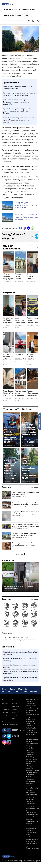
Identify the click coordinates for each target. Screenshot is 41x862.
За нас (4, 700)
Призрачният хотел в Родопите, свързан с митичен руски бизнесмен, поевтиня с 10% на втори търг (20, 393)
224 (17, 284)
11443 (15, 445)
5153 (26, 362)
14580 (33, 481)
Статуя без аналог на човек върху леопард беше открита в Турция (23, 544)
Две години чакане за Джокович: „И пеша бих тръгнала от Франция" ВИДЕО (10, 434)
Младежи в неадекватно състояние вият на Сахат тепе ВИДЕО (20, 653)
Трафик (16, 691)
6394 (17, 401)
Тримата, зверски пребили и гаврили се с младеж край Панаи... (20, 666)
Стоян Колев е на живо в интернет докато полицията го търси (31, 276)
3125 (38, 325)
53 (25, 506)
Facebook (20, 228)
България (16, 9)
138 (25, 529)
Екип (13, 700)
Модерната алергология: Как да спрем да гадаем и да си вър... (18, 587)
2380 (38, 398)
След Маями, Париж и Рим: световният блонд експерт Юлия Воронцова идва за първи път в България (8, 393)
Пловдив (7, 9)
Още (26, 15)
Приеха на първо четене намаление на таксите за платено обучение (20, 276)
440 (25, 547)
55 (5, 284)
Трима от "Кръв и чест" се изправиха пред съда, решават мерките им (31, 356)
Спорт (13, 15)
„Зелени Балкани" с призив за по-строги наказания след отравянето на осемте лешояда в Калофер (8, 276)
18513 (6, 401)
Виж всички (33, 246)
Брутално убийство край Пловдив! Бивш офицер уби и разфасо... (20, 679)
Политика (25, 9)
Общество (22, 689)
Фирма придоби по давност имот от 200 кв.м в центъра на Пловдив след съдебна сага (8, 356)
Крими (6, 15)
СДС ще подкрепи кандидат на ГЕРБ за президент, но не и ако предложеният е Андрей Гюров (25, 527)
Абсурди (33, 691)
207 (25, 516)
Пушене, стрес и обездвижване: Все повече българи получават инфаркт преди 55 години (21, 356)
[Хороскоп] (20, 627)
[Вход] (29, 21)
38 (25, 496)
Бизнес (32, 9)
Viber (24, 228)
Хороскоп (6, 599)
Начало (4, 689)
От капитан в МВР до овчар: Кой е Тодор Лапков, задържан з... (20, 660)
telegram (28, 228)
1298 (29, 364)
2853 (29, 284)
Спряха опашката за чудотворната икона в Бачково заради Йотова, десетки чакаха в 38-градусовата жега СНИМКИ (29, 432)
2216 (6, 328)
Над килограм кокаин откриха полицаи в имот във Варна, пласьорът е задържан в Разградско (25, 514)
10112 (15, 481)
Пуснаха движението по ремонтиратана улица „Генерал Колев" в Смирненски (34, 393)
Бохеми (24, 691)
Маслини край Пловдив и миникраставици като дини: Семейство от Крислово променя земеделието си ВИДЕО (29, 468)
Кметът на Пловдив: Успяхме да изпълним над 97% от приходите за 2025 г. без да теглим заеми (8, 320)
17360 (14, 590)
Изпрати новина (39, 421)
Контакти (5, 716)
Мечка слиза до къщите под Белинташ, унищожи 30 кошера (25, 493)
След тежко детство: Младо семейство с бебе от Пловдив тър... (20, 672)
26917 (6, 364)
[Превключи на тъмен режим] (38, 21)
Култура (20, 15)
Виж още (19, 554)
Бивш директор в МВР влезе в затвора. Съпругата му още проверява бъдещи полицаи (20, 320)
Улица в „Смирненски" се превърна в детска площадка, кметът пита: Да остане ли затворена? (11, 469)
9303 (33, 445)
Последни (6, 487)
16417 (17, 328)
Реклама (5, 704)
